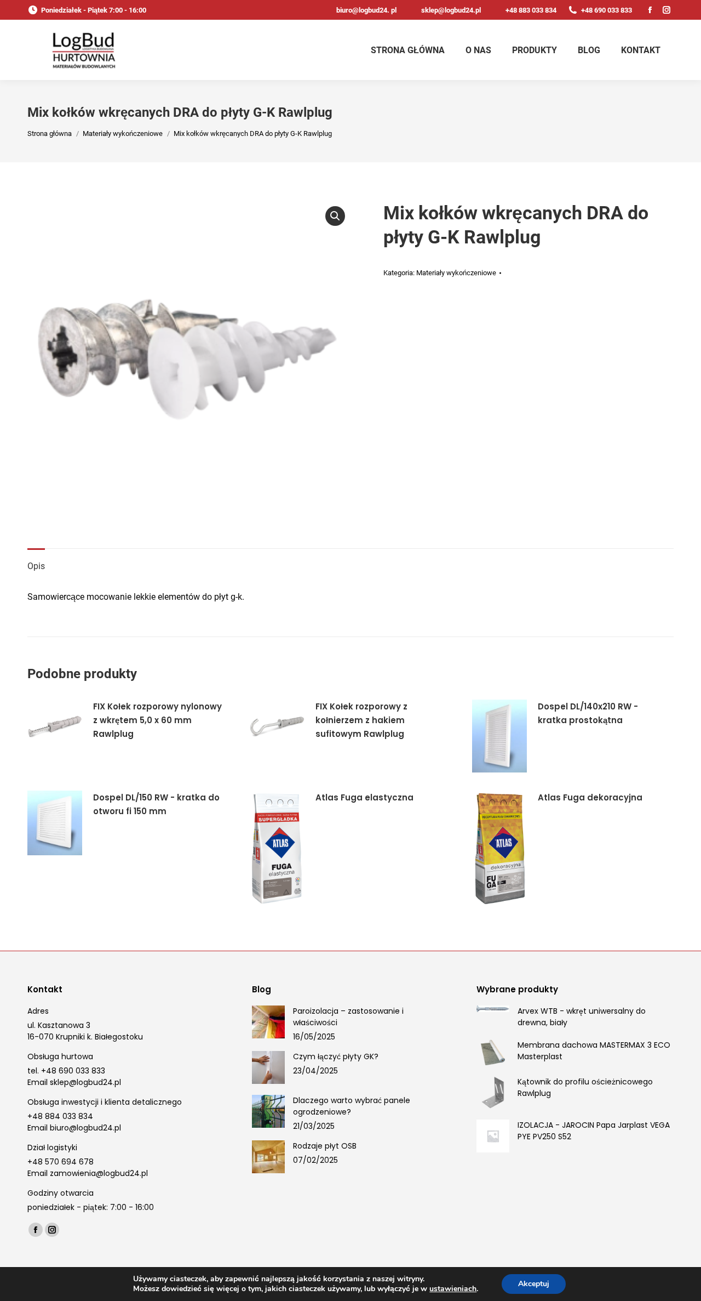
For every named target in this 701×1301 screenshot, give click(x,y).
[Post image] (268, 1021)
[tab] (36, 560)
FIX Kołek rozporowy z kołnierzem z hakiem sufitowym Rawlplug (361, 720)
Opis (36, 566)
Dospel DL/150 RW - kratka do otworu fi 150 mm (156, 804)
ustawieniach (452, 1289)
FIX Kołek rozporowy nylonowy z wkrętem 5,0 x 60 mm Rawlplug (157, 720)
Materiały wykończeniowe (456, 273)
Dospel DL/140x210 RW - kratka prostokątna (588, 713)
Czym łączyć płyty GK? (335, 1056)
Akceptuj (533, 1284)
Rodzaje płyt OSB (325, 1145)
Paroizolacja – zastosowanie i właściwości (348, 1016)
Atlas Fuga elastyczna (364, 797)
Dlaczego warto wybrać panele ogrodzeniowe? (351, 1106)
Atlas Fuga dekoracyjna (590, 797)
